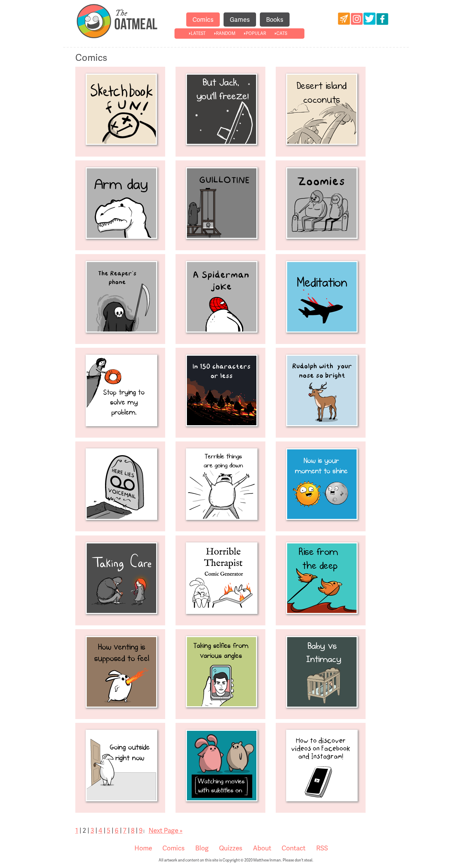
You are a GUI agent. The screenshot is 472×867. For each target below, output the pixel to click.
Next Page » (165, 830)
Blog (202, 848)
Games (240, 20)
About (262, 848)
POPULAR (256, 33)
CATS (281, 33)
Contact (293, 848)
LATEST (198, 33)
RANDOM (225, 33)
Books (274, 20)
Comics (203, 20)
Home (143, 848)
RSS (322, 848)
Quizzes (230, 848)
